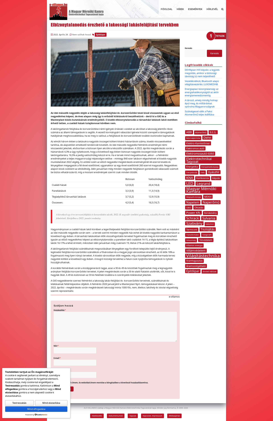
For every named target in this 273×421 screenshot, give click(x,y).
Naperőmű (211, 202)
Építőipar (100, 34)
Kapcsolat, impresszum (152, 415)
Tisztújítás (208, 229)
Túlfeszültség (191, 240)
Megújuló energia (193, 197)
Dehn (207, 138)
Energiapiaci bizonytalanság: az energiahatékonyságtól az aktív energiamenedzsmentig (202, 92)
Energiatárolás (191, 172)
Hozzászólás (60, 310)
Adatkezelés (97, 415)
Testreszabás (19, 402)
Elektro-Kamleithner (198, 143)
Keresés (188, 48)
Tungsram (207, 234)
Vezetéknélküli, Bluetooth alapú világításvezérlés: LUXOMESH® (202, 83)
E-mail (57, 358)
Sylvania (208, 218)
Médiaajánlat (174, 415)
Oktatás (199, 207)
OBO (188, 207)
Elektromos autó (195, 148)
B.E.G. (213, 132)
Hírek (180, 9)
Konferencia (202, 178)
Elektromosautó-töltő (200, 153)
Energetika (192, 166)
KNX (189, 178)
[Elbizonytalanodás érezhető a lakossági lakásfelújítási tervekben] (115, 73)
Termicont (191, 229)
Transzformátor (192, 235)
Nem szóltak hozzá (81, 34)
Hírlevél (212, 9)
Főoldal (166, 9)
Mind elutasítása (51, 402)
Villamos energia (194, 245)
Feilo (203, 172)
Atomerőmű (200, 132)
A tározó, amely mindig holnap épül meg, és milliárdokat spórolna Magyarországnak (201, 103)
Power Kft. (193, 213)
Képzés (216, 178)
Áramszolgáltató (196, 266)
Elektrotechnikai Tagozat (199, 160)
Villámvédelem (196, 250)
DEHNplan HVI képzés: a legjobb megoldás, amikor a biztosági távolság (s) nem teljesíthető (202, 73)
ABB (189, 132)
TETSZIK (220, 36)
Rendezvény (210, 212)
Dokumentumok (116, 415)
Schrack (192, 218)
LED (189, 183)
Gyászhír (213, 172)
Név (56, 346)
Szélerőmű (210, 224)
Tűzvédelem (205, 240)
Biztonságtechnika (193, 138)
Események (195, 9)
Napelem (192, 202)
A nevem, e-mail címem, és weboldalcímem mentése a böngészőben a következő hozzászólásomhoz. (102, 382)
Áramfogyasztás (194, 260)
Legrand (203, 184)
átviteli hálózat (209, 271)
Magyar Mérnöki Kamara (201, 190)
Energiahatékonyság (209, 167)
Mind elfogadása (36, 409)
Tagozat (132, 415)
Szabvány (194, 223)
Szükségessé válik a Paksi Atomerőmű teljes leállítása (199, 113)
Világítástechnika (203, 256)
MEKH (207, 196)
